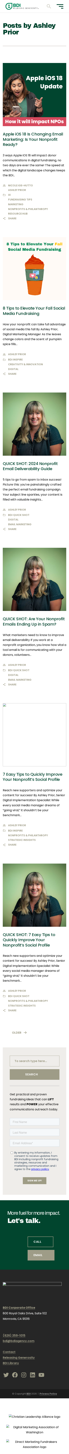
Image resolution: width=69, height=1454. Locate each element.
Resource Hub (18, 213)
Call (37, 1242)
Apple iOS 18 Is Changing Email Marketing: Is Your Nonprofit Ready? (33, 139)
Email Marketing (19, 524)
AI (9, 195)
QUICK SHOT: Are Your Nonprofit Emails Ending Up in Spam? (34, 621)
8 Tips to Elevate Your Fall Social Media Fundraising (34, 310)
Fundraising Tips (20, 199)
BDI (28, 1393)
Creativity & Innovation (25, 364)
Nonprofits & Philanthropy (28, 209)
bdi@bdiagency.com (18, 1341)
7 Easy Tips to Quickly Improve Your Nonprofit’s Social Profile (32, 776)
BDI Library (11, 1363)
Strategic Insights (22, 840)
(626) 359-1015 (14, 1335)
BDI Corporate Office (19, 1308)
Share (12, 218)
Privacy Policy (48, 1393)
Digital (13, 369)
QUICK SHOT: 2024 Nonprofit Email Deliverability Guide (30, 466)
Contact (9, 1352)
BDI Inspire (15, 359)
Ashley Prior (17, 190)
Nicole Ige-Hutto (20, 185)
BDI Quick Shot (18, 515)
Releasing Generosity (19, 1358)
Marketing (15, 204)
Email (38, 1255)
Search (31, 1074)
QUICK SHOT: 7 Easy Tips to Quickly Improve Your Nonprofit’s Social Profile (29, 940)
